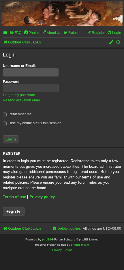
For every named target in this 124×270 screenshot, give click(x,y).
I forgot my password (19, 95)
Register (13, 211)
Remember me (19, 114)
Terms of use (14, 197)
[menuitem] (15, 33)
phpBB (46, 239)
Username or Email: (19, 66)
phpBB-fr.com (80, 244)
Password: (11, 82)
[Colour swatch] (111, 42)
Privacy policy (42, 197)
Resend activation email (22, 100)
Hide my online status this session (34, 123)
